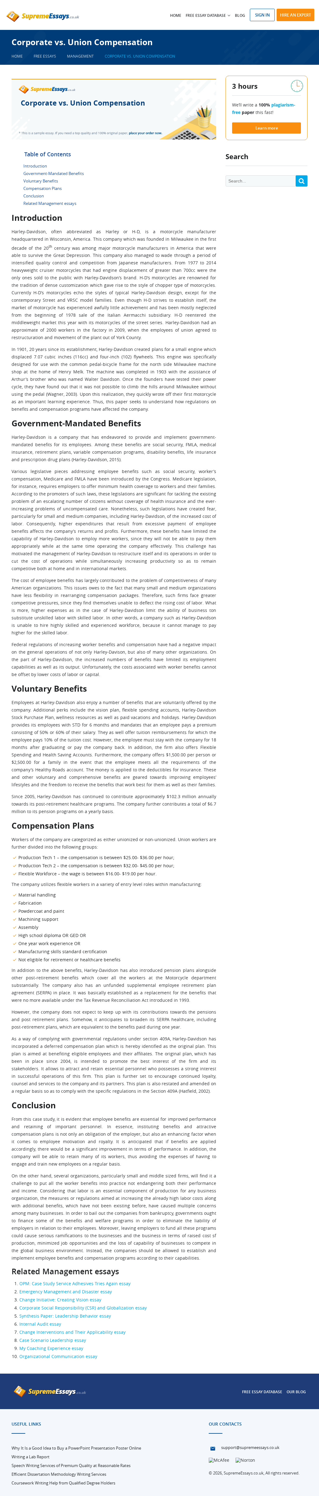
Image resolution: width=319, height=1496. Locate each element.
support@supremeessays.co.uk (250, 1447)
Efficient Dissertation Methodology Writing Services (59, 1474)
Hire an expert (295, 15)
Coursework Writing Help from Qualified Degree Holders (63, 1483)
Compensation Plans (42, 188)
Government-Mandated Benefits (53, 173)
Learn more (266, 128)
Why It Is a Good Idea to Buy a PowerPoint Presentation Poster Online (76, 1448)
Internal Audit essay (40, 1324)
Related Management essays (49, 203)
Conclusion (33, 196)
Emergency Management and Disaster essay (65, 1292)
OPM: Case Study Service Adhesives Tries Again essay (75, 1283)
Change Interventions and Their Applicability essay (72, 1332)
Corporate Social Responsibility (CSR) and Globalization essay (83, 1308)
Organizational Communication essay (58, 1356)
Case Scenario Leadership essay (52, 1340)
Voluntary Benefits (40, 181)
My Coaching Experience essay (51, 1348)
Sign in (262, 15)
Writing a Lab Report (31, 1457)
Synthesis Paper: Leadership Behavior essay (65, 1316)
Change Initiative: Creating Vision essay (60, 1300)
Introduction (35, 166)
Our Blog (296, 1391)
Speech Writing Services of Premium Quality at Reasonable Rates (71, 1465)
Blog (240, 15)
